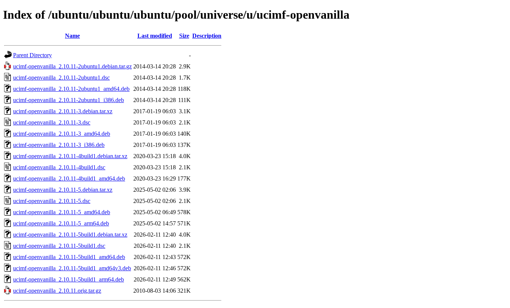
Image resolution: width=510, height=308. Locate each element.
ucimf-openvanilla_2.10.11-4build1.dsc (59, 167)
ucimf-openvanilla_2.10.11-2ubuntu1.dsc (61, 77)
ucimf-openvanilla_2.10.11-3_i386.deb (59, 145)
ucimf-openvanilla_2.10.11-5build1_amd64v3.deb (72, 268)
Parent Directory (32, 55)
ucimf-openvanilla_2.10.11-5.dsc (51, 201)
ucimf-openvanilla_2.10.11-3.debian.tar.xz (62, 111)
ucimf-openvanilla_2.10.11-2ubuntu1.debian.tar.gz (72, 66)
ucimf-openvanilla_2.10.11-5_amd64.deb (61, 212)
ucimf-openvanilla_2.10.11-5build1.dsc (59, 246)
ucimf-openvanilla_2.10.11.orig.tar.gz (57, 290)
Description (206, 36)
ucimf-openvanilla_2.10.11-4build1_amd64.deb (69, 178)
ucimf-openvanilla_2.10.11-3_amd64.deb (61, 133)
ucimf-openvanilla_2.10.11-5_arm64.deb (61, 223)
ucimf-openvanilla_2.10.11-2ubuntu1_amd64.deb (71, 89)
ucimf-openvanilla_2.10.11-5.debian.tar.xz (62, 190)
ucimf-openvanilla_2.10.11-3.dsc (51, 122)
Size (184, 36)
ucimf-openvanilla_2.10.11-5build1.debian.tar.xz (70, 234)
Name (72, 36)
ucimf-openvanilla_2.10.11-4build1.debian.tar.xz (70, 156)
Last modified (154, 36)
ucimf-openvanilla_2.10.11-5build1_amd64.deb (69, 257)
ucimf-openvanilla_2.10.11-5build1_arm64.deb (68, 279)
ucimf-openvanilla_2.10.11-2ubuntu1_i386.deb (68, 100)
